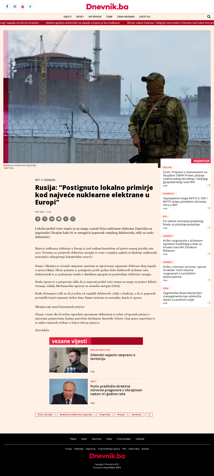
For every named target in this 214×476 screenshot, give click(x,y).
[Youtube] (23, 7)
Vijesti (68, 16)
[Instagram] (15, 7)
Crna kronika (124, 439)
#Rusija (121, 414)
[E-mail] (59, 218)
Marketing (78, 449)
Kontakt (145, 449)
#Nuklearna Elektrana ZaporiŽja (76, 414)
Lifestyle (144, 16)
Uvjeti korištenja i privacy (109, 449)
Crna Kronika (126, 16)
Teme (109, 16)
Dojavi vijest (134, 449)
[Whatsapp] (66, 218)
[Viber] (73, 218)
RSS (124, 449)
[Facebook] (7, 7)
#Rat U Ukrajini (45, 414)
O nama (68, 449)
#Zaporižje (105, 414)
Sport (80, 16)
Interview (95, 16)
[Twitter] (30, 7)
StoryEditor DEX (112, 467)
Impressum (91, 449)
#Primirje (136, 414)
